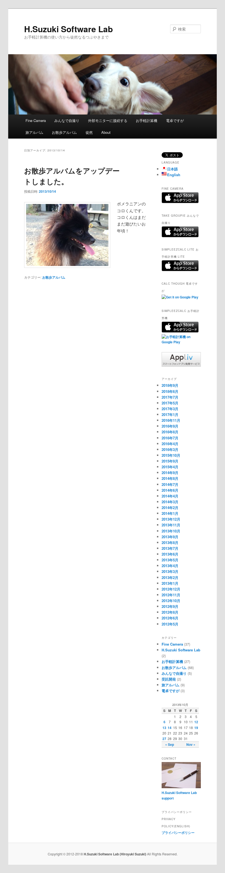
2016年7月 (170, 437)
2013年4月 (170, 565)
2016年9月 (170, 426)
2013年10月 (171, 531)
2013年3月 (170, 571)
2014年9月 (170, 472)
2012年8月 (170, 612)
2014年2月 (170, 507)
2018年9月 (170, 385)
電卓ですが (175, 120)
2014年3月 (170, 501)
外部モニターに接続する (107, 120)
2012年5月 (170, 624)
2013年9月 (170, 536)
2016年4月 (170, 443)
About (106, 132)
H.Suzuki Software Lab (68, 29)
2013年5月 (170, 559)
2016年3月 (170, 449)
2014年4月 (170, 496)
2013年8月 (170, 542)
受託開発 (169, 679)
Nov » (190, 744)
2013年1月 (170, 583)
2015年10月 (171, 455)
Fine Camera (36, 120)
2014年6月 (170, 490)
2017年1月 (170, 414)
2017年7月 (170, 397)
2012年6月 (170, 618)
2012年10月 (171, 600)
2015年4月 (170, 466)
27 (164, 738)
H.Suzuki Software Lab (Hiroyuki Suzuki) (115, 854)
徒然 (89, 132)
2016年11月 (171, 420)
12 (196, 721)
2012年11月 (171, 594)
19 (196, 727)
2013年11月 (171, 524)
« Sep (169, 744)
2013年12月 (171, 519)
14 (169, 727)
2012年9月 (170, 606)
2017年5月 (170, 403)
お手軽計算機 (146, 120)
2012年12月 (171, 589)
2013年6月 (170, 554)
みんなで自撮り (66, 120)
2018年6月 (170, 391)
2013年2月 (170, 577)
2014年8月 (170, 478)
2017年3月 (170, 408)
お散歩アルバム (64, 132)
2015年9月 (170, 461)
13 (164, 727)
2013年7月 (170, 548)
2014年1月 (170, 513)
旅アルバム (34, 132)
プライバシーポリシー (178, 832)
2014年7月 (170, 484)
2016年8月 (170, 431)
